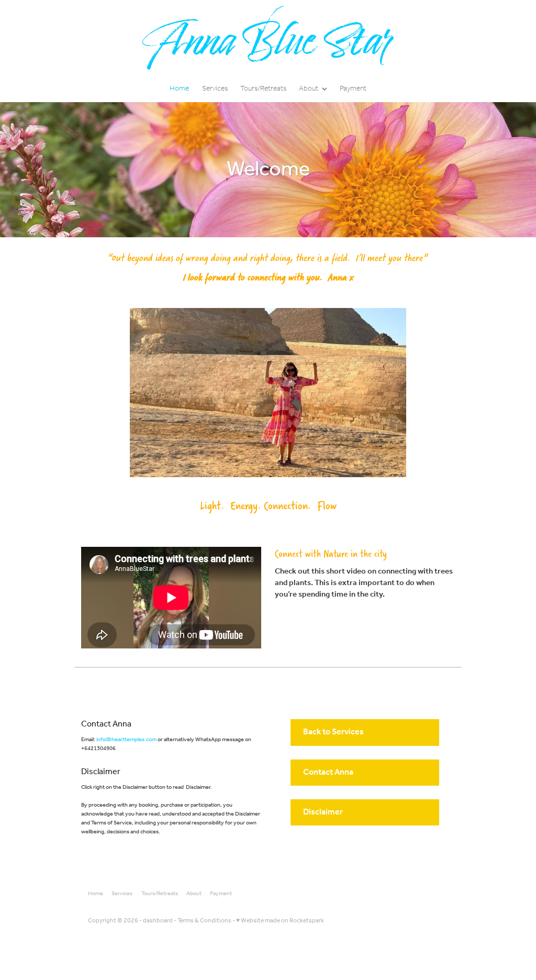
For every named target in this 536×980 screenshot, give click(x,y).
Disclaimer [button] (323, 812)
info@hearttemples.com (126, 739)
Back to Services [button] (333, 732)
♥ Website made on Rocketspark (280, 921)
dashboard (158, 921)
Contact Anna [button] (328, 772)
